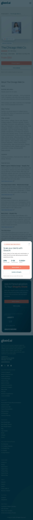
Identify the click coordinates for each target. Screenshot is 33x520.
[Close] (29, 243)
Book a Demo (15, 267)
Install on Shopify (16, 272)
